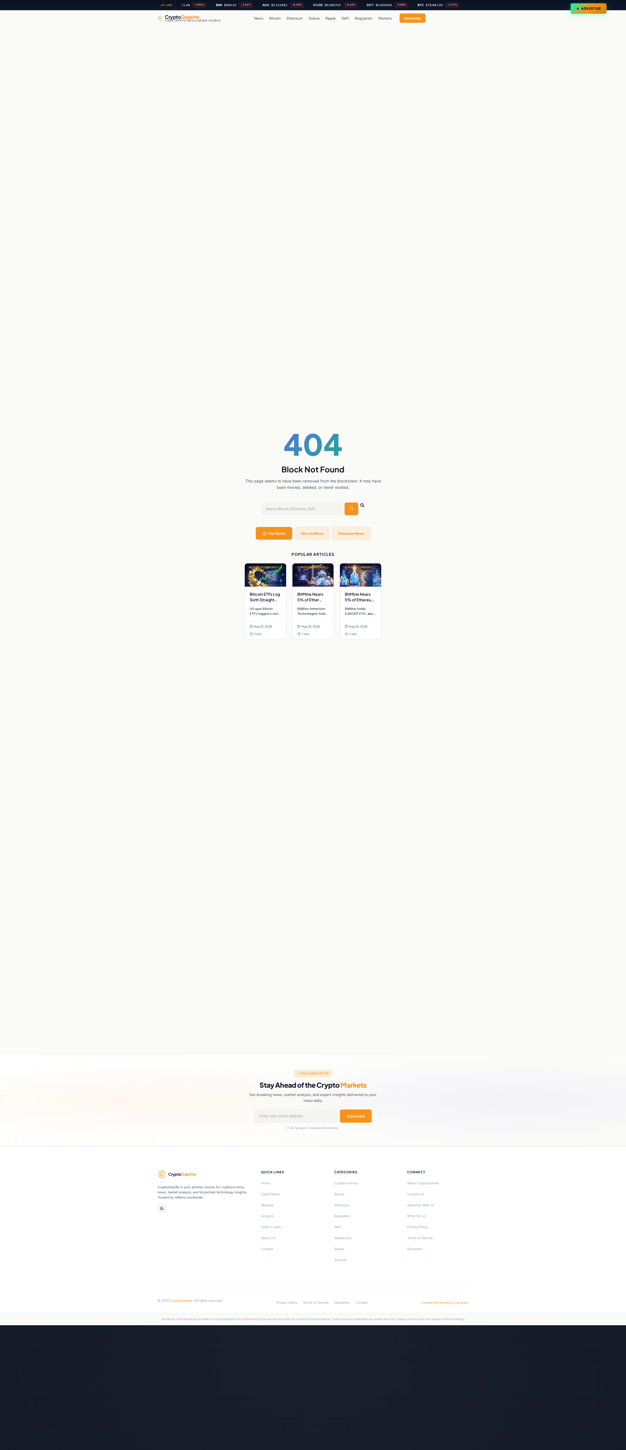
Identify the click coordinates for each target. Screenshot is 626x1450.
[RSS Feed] (161, 1208)
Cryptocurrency (346, 1183)
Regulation (363, 18)
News (258, 18)
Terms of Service (420, 1238)
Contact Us (415, 1194)
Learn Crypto (271, 1227)
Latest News (270, 1194)
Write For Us (416, 1216)
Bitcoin (275, 18)
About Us (268, 1238)
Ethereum (295, 18)
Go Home (276, 533)
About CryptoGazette (423, 1183)
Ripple (330, 18)
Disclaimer (415, 1249)
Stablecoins (343, 1238)
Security (340, 1260)
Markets (385, 18)
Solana (314, 18)
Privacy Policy (417, 1227)
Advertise (591, 8)
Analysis (267, 1216)
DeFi (345, 18)
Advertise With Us (421, 1205)
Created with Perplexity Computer (445, 1302)
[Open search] (464, 18)
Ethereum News (351, 533)
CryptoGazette (181, 1300)
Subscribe (356, 1116)
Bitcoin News (312, 533)
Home (265, 1183)
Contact (267, 1249)
